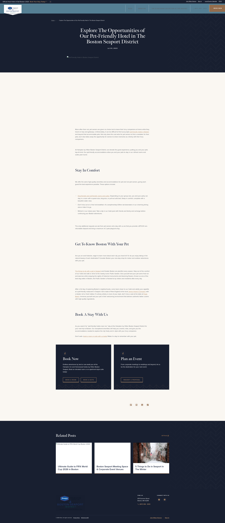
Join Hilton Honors (191, 1)
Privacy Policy (76, 517)
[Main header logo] (13, 9)
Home (53, 20)
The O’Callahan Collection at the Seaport (169, 8)
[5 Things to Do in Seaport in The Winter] (151, 453)
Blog (130, 8)
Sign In (200, 1)
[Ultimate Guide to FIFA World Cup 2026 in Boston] (74, 453)
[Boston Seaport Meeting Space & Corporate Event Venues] (112, 453)
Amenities (142, 8)
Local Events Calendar (211, 1)
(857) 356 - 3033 (201, 8)
